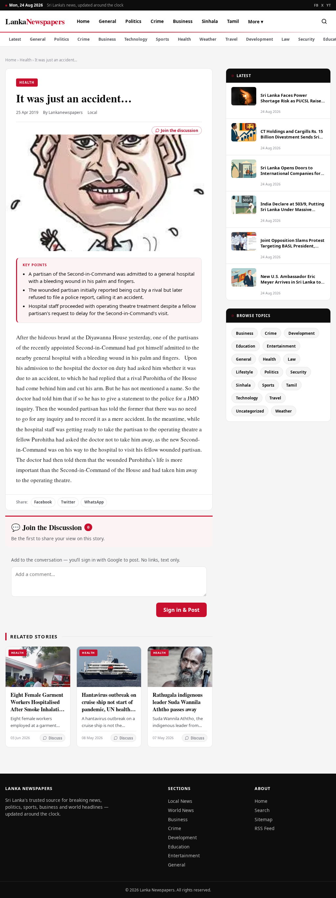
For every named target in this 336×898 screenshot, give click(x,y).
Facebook (43, 502)
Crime (157, 21)
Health (184, 39)
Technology (135, 39)
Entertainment (281, 346)
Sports (162, 39)
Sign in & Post (181, 609)
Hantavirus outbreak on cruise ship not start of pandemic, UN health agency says (109, 705)
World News (181, 810)
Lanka (35, 21)
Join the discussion (179, 130)
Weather (208, 39)
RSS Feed (264, 828)
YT (328, 5)
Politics (133, 21)
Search (262, 810)
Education (245, 346)
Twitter (68, 502)
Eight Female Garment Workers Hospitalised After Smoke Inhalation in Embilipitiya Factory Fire (37, 709)
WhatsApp (94, 502)
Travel (231, 39)
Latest (15, 39)
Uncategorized (250, 411)
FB (316, 5)
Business (183, 21)
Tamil (233, 21)
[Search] (324, 21)
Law (285, 39)
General (107, 21)
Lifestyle (244, 371)
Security (306, 39)
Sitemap (263, 819)
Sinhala (210, 21)
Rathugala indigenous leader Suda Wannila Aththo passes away (177, 702)
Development (259, 39)
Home (83, 21)
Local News (180, 801)
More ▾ (255, 21)
